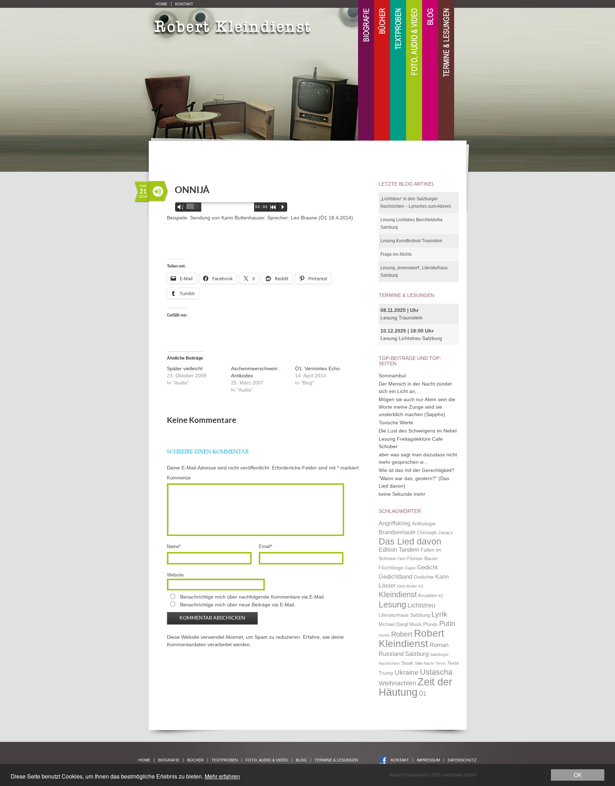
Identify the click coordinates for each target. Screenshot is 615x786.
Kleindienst (398, 594)
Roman (439, 645)
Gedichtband (395, 576)
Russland (391, 653)
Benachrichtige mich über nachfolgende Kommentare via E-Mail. (252, 597)
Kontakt (184, 4)
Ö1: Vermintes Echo (317, 368)
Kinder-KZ (415, 586)
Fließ (401, 559)
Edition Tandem (399, 549)
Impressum (428, 760)
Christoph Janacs (435, 532)
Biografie (366, 70)
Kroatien (427, 595)
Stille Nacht (424, 663)
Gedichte (424, 577)
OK (578, 775)
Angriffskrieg (394, 523)
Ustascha (436, 672)
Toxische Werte (396, 422)
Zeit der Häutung (415, 687)
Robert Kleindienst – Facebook (383, 760)
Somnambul (392, 375)
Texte (453, 663)
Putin (447, 623)
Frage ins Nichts (396, 254)
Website (175, 575)
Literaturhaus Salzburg (404, 615)
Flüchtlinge (391, 567)
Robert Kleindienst (411, 638)
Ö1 (422, 694)
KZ (440, 596)
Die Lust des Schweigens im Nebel (418, 431)
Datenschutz (462, 760)
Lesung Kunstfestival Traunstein (411, 240)
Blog (430, 70)
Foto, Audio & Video (414, 70)
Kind (401, 586)
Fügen (410, 568)
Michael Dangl (393, 624)
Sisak (407, 663)
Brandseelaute (397, 532)
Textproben (398, 70)
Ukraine (407, 672)
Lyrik (439, 614)
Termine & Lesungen (446, 70)
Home (161, 4)
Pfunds (430, 624)
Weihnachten (397, 683)
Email (265, 546)
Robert (401, 634)
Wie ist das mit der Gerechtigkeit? (416, 470)
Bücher (382, 70)
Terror (440, 663)
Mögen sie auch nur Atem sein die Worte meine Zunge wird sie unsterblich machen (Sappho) (417, 407)
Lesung (392, 604)
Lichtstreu (421, 605)
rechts (384, 635)
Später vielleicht (185, 368)
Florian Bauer (422, 558)
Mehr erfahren (222, 776)
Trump (386, 673)
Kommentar (179, 477)
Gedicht (427, 567)
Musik (415, 624)
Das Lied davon (410, 541)
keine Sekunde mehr (402, 494)
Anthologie (424, 523)
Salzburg (417, 653)
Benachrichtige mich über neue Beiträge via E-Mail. (237, 604)
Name (174, 546)
